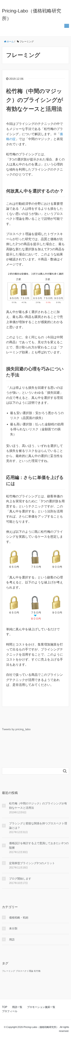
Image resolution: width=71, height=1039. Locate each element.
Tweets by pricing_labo (16, 729)
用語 (12, 939)
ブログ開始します (20, 878)
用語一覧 (17, 1007)
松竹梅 (37, 971)
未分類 (13, 928)
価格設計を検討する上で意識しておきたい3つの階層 (39, 845)
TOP (4, 1007)
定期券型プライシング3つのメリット (32, 863)
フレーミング (8, 971)
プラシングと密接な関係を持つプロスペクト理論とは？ (38, 825)
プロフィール (9, 1011)
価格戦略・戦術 (18, 917)
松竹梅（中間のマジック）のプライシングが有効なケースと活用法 (34, 100)
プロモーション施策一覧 (41, 1007)
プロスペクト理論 (24, 971)
